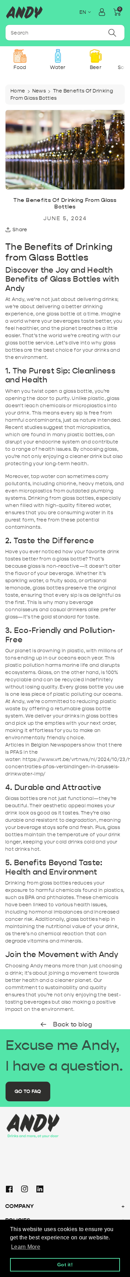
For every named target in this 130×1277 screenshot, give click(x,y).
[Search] (112, 32)
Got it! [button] (65, 1264)
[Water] (57, 56)
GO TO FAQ (28, 1091)
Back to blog (72, 1024)
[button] (117, 12)
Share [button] (19, 230)
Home (17, 91)
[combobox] (65, 32)
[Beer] (95, 56)
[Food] (20, 56)
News (39, 91)
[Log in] (102, 12)
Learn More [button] (25, 1247)
